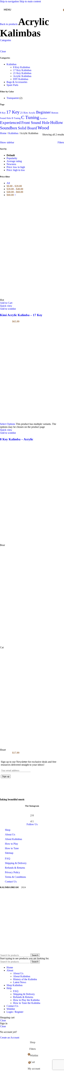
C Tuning (30, 117)
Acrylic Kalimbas (22, 76)
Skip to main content (30, 1)
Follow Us (32, 824)
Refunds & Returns (15, 867)
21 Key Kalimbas (22, 73)
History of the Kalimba (25, 979)
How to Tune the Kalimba (26, 1003)
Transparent (13, 98)
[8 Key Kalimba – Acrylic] (32, 373)
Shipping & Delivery (16, 863)
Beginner (43, 112)
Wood (43, 127)
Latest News (19, 982)
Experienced (10, 122)
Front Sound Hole (35, 122)
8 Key (3, 113)
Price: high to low (16, 170)
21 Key (24, 112)
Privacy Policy (12, 872)
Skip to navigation (10, 1)
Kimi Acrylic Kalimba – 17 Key (21, 315)
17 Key (13, 112)
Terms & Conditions (15, 877)
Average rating (14, 161)
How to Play (11, 843)
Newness (11, 164)
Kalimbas (11, 64)
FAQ (7, 858)
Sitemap (9, 853)
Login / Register (15, 1011)
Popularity (12, 158)
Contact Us (11, 881)
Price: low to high (16, 167)
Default (11, 155)
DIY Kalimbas (20, 79)
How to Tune (12, 848)
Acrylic (32, 113)
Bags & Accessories (17, 82)
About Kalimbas (13, 839)
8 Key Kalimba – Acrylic (16, 439)
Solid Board (27, 128)
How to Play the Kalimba (26, 1000)
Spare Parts (12, 85)
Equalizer (43, 118)
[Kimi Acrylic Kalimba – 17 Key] (32, 248)
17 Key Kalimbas (22, 70)
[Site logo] (32, 8)
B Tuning (16, 118)
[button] (6, 302)
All (8, 183)
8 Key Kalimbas (21, 67)
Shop (7, 829)
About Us (10, 834)
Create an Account (9, 1037)
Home (3, 133)
